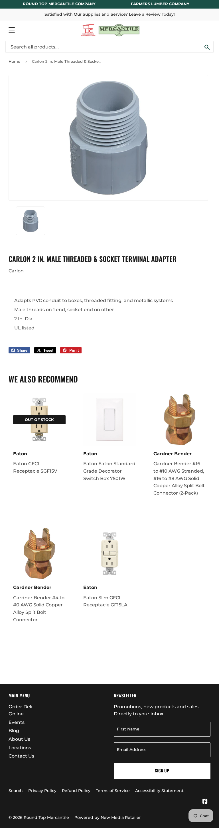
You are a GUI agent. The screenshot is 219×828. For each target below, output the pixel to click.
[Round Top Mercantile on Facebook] (205, 802)
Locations (20, 747)
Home (14, 61)
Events (17, 722)
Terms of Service (113, 790)
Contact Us (21, 756)
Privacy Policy (42, 790)
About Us (19, 739)
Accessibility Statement (159, 790)
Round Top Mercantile (46, 817)
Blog (14, 730)
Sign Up (162, 770)
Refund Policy (76, 790)
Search (16, 790)
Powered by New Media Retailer (107, 817)
